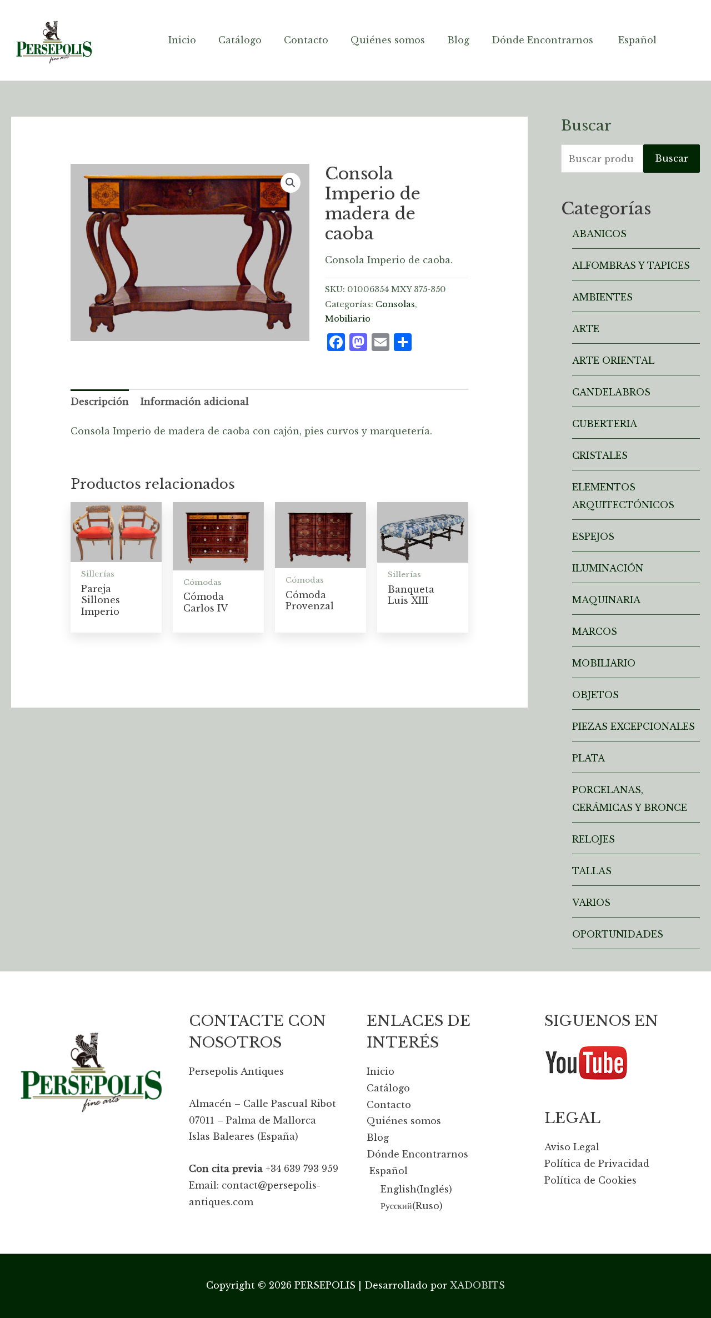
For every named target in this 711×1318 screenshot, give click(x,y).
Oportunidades (617, 934)
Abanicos (599, 233)
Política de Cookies (590, 1180)
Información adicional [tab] (195, 401)
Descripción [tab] (100, 401)
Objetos (595, 694)
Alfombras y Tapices (631, 265)
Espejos (593, 536)
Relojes (593, 839)
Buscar (671, 158)
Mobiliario (347, 319)
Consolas (395, 304)
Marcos (594, 631)
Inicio (380, 1071)
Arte (585, 328)
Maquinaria (606, 599)
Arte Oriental (613, 360)
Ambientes (602, 297)
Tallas (592, 870)
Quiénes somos (404, 1120)
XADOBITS (477, 1285)
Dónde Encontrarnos (417, 1154)
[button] (291, 183)
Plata (588, 758)
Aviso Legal (571, 1146)
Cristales (600, 455)
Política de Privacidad (596, 1163)
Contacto (389, 1104)
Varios (591, 902)
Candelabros (611, 392)
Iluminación (607, 568)
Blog (378, 1137)
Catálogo (388, 1088)
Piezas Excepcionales (633, 726)
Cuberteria (604, 423)
